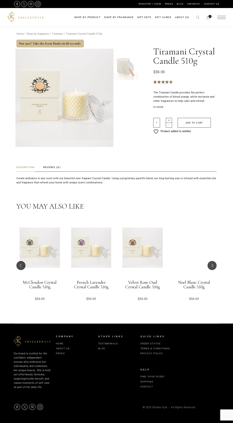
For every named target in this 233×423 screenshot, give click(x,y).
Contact (146, 386)
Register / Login (150, 3)
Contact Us (211, 3)
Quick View (50, 253)
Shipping (146, 381)
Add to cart (194, 122)
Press (169, 3)
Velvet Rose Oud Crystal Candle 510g (142, 284)
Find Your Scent (152, 376)
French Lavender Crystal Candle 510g (91, 284)
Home (60, 343)
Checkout (193, 3)
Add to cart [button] (28, 253)
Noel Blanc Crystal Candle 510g (194, 284)
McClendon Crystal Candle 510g (39, 284)
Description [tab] (25, 167)
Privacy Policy (151, 353)
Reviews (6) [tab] (52, 167)
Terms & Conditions (155, 348)
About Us (63, 348)
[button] (20, 265)
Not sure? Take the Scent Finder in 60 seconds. (50, 43)
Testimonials (108, 343)
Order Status (150, 343)
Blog (180, 3)
